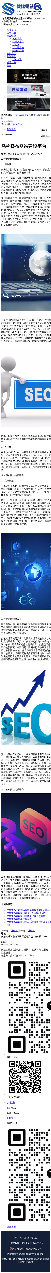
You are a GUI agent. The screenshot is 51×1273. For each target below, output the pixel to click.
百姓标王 (37, 115)
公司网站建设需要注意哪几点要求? (29, 910)
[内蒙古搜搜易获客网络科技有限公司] (22, 16)
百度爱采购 (27, 115)
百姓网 (18, 115)
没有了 (14, 930)
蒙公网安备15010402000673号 (27, 1249)
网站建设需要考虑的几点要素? (26, 916)
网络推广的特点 (19, 919)
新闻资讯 (11, 129)
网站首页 (17, 124)
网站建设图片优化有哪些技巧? (26, 913)
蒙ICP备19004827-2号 (32, 1243)
